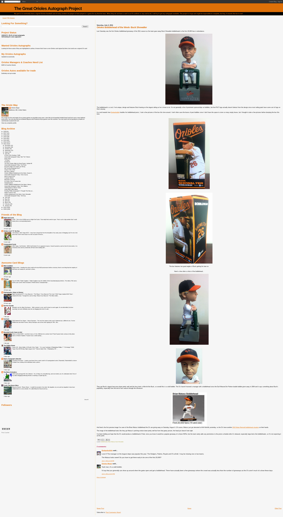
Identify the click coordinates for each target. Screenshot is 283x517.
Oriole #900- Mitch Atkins (11, 189)
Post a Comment (101, 477)
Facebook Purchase (18, 360)
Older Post (278, 508)
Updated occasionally (7, 56)
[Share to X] (105, 440)
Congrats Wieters (9, 178)
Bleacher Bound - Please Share (20, 387)
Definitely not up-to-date (8, 73)
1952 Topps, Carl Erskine (19, 246)
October (7, 148)
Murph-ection (16, 267)
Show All (86, 399)
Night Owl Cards (9, 217)
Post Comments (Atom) (113, 512)
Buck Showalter (119, 441)
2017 (5, 133)
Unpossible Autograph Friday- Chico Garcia (16, 174)
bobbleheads (104, 441)
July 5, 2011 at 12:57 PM (108, 474)
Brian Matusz (111, 441)
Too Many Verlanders (10, 372)
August (7, 152)
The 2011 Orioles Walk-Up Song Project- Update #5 (18, 163)
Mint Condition (8, 266)
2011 (5, 144)
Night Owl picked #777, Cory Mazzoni (22, 294)
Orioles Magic (107, 464)
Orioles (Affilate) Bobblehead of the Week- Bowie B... (18, 173)
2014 (5, 138)
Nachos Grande (9, 305)
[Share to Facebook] (107, 440)
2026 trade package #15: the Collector (22, 373)
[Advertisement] (113, 492)
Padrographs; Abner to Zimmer (13, 292)
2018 (5, 131)
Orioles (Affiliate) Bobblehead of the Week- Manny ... (18, 184)
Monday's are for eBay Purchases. (21, 307)
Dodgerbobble (115, 112)
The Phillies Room (9, 345)
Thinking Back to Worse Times (12, 187)
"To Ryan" (7, 160)
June (6, 197)
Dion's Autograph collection (12, 359)
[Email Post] (98, 439)
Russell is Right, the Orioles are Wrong (14, 166)
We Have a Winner (9, 171)
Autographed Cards (10, 244)
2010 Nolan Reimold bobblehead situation (245, 427)
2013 (5, 140)
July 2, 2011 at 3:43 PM (108, 461)
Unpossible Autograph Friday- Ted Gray (15, 195)
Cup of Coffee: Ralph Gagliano (20, 280)
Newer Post (100, 508)
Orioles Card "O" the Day (12, 231)
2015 (5, 136)
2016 (5, 135)
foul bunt (6, 319)
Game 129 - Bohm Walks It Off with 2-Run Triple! (25, 347)
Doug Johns (7, 158)
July (6, 153)
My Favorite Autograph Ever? (12, 168)
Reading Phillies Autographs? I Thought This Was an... (18, 191)
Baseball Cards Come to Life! (13, 332)
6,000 (14, 219)
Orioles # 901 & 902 (9, 170)
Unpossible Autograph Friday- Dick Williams (16, 186)
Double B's (7, 161)
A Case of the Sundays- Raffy (12, 155)
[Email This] (100, 440)
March (7, 202)
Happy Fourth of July (10, 192)
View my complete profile (8, 123)
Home (189, 508)
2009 (5, 209)
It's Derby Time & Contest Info (12, 181)
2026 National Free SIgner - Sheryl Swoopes (24, 320)
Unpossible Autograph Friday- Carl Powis (15, 165)
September (8, 150)
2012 (5, 142)
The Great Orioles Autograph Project (48, 8)
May (6, 199)
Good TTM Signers (9, 18)
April (6, 200)
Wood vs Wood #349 (18, 334)
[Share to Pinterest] (109, 440)
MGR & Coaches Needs (8, 65)
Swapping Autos (8, 182)
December (8, 145)
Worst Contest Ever (9, 176)
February (7, 204)
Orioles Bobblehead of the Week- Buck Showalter (17, 194)
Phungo (6, 279)
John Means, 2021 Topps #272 (20, 232)
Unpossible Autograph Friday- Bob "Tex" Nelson (17, 157)
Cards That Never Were (11, 385)
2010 (5, 207)
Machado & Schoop (9, 179)
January (7, 205)
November (8, 147)
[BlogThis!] (103, 440)
